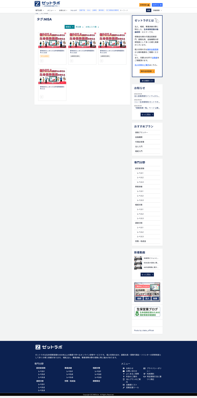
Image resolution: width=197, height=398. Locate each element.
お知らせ (62, 10)
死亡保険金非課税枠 (111, 10)
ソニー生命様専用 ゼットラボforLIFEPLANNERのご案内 (157, 102)
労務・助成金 (140, 241)
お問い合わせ (131, 371)
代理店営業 (139, 142)
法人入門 (138, 146)
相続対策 (138, 205)
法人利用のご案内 (142, 65)
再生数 (78, 27)
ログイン (156, 5)
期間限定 (96, 381)
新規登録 (143, 5)
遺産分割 (138, 223)
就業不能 (80, 10)
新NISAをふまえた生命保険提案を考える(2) (82, 52)
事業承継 (138, 186)
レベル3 (140, 182)
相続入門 (138, 151)
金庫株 (93, 10)
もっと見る (146, 114)
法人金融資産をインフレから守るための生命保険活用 (156, 96)
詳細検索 (156, 10)
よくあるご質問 (132, 374)
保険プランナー (141, 132)
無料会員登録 (152, 49)
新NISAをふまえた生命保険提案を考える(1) (112, 52)
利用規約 (150, 374)
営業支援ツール (132, 387)
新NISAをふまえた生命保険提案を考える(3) (52, 52)
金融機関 (138, 137)
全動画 (154, 58)
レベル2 (140, 177)
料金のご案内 (131, 376)
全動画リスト (149, 81)
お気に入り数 (91, 27)
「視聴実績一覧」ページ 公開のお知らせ (150, 108)
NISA (87, 10)
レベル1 (140, 173)
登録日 (68, 27)
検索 (148, 10)
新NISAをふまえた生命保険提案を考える (52, 88)
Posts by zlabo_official (144, 330)
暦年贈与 (99, 10)
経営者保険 (139, 168)
